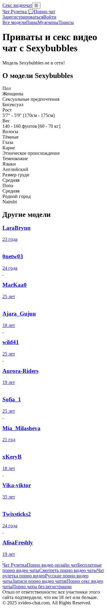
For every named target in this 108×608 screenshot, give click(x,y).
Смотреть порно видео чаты (68, 570)
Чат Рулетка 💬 (18, 11)
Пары (32, 22)
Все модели (14, 22)
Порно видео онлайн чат (52, 565)
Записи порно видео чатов (39, 581)
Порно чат (44, 11)
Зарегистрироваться (22, 16)
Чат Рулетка (14, 565)
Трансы (66, 22)
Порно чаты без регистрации (42, 586)
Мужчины (48, 22)
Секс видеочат (17, 5)
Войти (49, 16)
